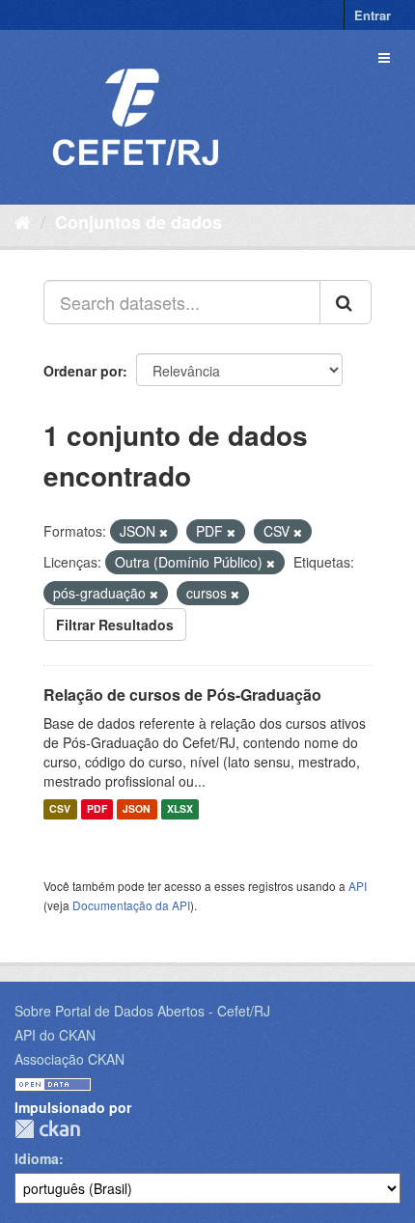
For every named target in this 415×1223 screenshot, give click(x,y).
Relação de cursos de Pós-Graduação (182, 694)
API (357, 885)
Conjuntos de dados (138, 222)
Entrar (372, 15)
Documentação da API (131, 905)
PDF (97, 809)
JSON (137, 809)
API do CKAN (55, 1034)
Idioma (36, 1158)
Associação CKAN (69, 1059)
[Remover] (163, 532)
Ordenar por (83, 370)
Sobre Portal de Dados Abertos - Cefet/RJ (142, 1010)
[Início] (22, 221)
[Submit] (345, 302)
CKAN (47, 1129)
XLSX (180, 809)
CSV (59, 809)
